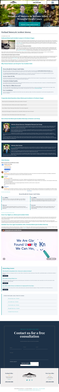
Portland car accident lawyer (22, 50)
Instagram (29, 380)
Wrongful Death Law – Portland (13, 308)
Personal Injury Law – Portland (13, 298)
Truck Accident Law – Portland (13, 305)
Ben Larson (13, 147)
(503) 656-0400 (37, 2)
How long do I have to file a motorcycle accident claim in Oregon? (13, 114)
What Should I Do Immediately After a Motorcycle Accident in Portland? (17, 271)
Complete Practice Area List (13, 311)
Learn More (5, 275)
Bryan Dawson (13, 126)
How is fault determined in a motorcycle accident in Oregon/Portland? (14, 104)
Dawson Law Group (19, 43)
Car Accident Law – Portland (13, 301)
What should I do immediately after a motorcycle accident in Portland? (14, 101)
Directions (9, 379)
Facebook (32, 380)
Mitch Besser (6, 186)
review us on (7, 169)
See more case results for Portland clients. (7, 212)
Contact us (24, 227)
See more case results (38, 88)
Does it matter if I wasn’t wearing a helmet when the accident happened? (15, 108)
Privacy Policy (35, 388)
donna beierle (6, 171)
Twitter (27, 380)
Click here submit (25, 363)
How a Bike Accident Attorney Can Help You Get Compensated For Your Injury (18, 285)
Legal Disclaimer (42, 388)
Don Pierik (6, 176)
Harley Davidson (15, 58)
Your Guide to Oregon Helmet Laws (10, 278)
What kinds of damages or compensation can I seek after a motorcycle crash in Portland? (18, 111)
